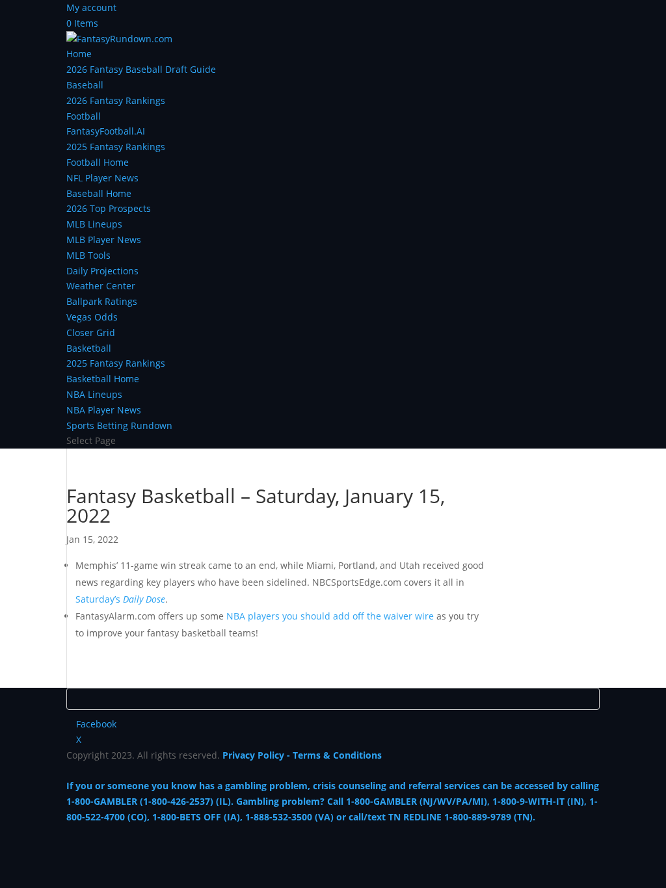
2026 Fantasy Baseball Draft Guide (141, 69)
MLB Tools (88, 255)
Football (83, 116)
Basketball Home (102, 378)
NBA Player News (103, 410)
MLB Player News (103, 239)
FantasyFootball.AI (105, 131)
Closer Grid (90, 332)
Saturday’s (120, 599)
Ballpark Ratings (101, 301)
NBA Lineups (94, 394)
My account (91, 7)
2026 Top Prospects (108, 208)
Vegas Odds (92, 317)
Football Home (97, 162)
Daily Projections (102, 271)
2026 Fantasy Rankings (115, 100)
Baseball (84, 85)
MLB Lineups (94, 224)
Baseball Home (98, 193)
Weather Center (100, 286)
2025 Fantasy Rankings (115, 146)
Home (79, 53)
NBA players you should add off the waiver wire (330, 616)
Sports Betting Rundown (119, 425)
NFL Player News (102, 178)
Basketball (88, 348)
